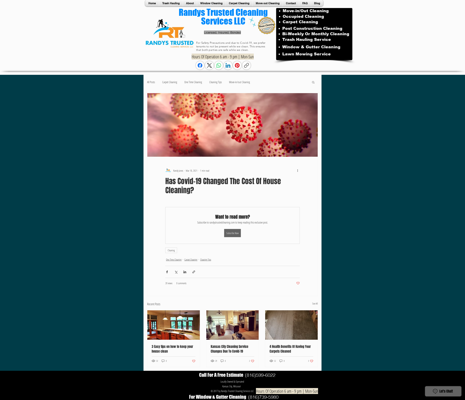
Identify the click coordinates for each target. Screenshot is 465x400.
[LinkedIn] (228, 65)
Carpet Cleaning (169, 82)
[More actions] (297, 170)
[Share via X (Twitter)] (176, 272)
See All (315, 303)
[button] (313, 82)
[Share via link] (193, 272)
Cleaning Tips (215, 82)
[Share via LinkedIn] (185, 272)
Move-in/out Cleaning (239, 82)
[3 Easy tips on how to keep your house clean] (173, 325)
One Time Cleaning (193, 82)
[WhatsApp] (219, 65)
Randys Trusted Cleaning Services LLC (223, 16)
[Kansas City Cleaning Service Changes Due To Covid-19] (232, 325)
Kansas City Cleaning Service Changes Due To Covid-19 (229, 349)
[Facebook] (200, 65)
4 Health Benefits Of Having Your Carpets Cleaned (290, 349)
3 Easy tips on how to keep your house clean (172, 349)
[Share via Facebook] (167, 272)
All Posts (151, 82)
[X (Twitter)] (209, 65)
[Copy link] (246, 65)
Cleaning (171, 250)
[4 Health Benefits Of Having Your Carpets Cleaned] (291, 325)
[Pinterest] (237, 65)
